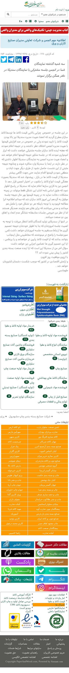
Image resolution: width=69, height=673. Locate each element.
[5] (45, 122)
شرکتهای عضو (52, 21)
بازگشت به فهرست (57, 284)
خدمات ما (44, 639)
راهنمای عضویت (29, 652)
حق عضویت (10, 652)
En (20, 21)
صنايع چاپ (59, 368)
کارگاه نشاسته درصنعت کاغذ (17, 598)
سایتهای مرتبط (34, 648)
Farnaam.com (57, 661)
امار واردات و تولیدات (55, 598)
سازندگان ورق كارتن (22, 354)
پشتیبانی (61, 643)
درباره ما (59, 639)
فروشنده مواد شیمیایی (53, 387)
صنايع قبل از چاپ (55, 397)
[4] (42, 122)
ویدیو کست (25, 608)
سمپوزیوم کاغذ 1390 (20, 604)
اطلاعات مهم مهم (57, 594)
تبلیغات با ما (11, 639)
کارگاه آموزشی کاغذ (22, 594)
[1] (31, 122)
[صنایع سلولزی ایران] (34, 4)
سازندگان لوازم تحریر (21, 397)
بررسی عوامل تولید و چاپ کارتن (16, 601)
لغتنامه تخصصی (49, 657)
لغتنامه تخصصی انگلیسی (24, 657)
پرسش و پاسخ (54, 648)
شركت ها (59, 325)
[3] (38, 122)
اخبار (48, 643)
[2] (35, 122)
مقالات (36, 643)
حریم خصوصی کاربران (54, 652)
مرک (27, 611)
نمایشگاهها (56, 608)
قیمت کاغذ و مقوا (56, 601)
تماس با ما (29, 639)
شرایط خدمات (14, 648)
